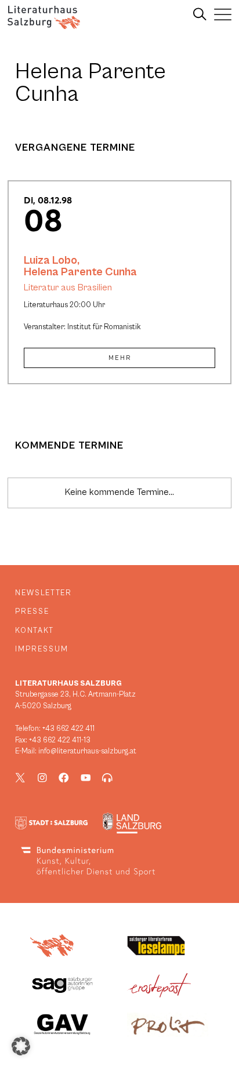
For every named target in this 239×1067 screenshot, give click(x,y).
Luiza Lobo (50, 260)
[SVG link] (44, 17)
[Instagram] (42, 778)
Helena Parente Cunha (80, 271)
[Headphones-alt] (107, 778)
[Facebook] (64, 778)
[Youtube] (86, 778)
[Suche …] (200, 14)
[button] (21, 1046)
